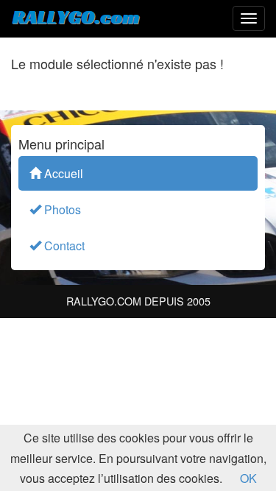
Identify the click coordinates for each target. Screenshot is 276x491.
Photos (61, 209)
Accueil (62, 173)
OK (248, 478)
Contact (63, 245)
